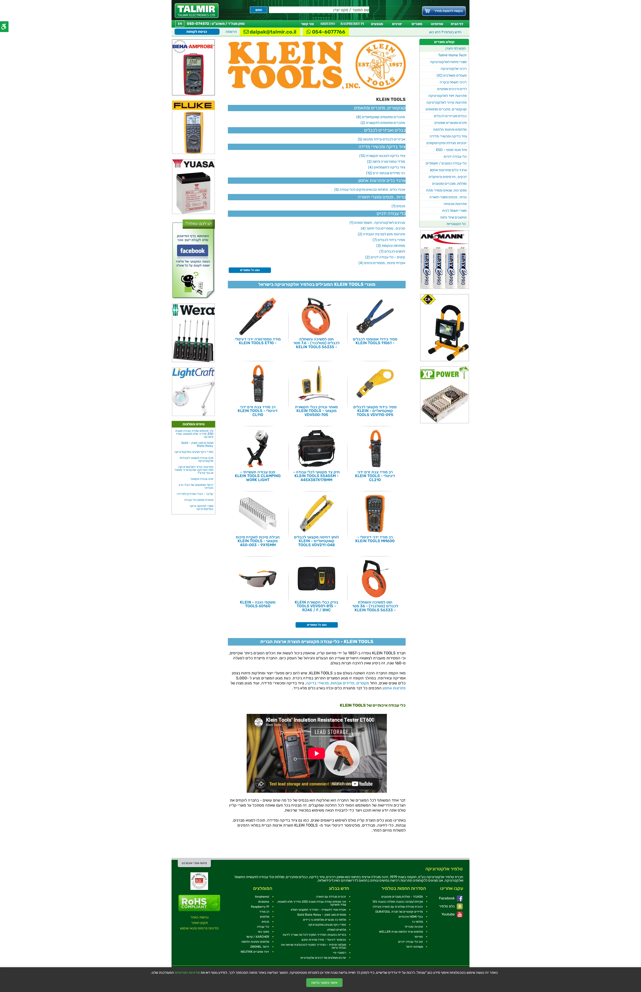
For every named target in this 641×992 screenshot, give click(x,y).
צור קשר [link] (307, 24)
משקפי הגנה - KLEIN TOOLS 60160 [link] (257, 604)
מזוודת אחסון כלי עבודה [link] (198, 500)
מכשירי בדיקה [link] (317, 683)
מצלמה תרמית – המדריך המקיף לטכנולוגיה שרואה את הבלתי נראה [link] (313, 946)
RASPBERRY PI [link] (352, 24)
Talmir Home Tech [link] (452, 55)
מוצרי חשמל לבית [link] (454, 211)
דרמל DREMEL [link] (259, 946)
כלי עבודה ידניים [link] (455, 156)
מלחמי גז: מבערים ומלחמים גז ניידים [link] (324, 919)
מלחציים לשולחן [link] (336, 929)
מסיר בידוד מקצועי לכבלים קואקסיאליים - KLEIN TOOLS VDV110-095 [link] (375, 411)
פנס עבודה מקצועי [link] (202, 479)
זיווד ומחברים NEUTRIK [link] (255, 951)
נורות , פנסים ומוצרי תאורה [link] (448, 197)
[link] (196, 11)
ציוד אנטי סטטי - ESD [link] (451, 150)
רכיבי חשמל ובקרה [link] (453, 82)
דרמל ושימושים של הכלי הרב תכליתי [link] (195, 486)
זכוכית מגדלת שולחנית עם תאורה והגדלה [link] (398, 906)
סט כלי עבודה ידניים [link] (410, 941)
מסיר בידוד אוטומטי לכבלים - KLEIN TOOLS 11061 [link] (375, 341)
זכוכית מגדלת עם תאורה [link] (331, 896)
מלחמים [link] (264, 916)
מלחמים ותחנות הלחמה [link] (450, 129)
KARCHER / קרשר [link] (257, 936)
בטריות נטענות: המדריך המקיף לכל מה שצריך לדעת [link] (314, 934)
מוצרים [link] (417, 24)
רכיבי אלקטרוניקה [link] (454, 69)
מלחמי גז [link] (417, 921)
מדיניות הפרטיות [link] (187, 972)
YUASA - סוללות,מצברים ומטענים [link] (402, 896)
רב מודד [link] (264, 911)
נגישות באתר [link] (199, 917)
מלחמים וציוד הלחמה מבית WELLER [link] (401, 931)
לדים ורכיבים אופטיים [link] (452, 89)
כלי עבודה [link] (263, 926)
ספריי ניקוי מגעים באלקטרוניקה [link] (194, 452)
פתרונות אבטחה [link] (455, 204)
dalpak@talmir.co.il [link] (272, 32)
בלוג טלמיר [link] (447, 906)
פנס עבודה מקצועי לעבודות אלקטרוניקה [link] (196, 459)
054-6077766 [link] (328, 32)
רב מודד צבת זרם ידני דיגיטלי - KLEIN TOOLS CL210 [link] (375, 476)
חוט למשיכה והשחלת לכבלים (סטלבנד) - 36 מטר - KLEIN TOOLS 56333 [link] (375, 606)
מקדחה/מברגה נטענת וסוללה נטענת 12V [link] (397, 901)
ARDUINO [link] (327, 24)
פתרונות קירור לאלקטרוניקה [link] (446, 102)
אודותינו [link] (437, 24)
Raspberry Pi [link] (260, 906)
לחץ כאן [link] (445, 32)
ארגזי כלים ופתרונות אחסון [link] (448, 170)
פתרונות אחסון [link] (394, 688)
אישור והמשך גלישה (324, 982)
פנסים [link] (265, 921)
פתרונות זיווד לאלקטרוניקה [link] (447, 96)
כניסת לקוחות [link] (196, 32)
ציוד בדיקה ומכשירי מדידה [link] (448, 136)
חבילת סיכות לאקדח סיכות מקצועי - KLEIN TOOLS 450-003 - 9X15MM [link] (258, 541)
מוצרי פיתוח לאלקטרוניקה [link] (448, 62)
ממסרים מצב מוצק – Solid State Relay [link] (197, 444)
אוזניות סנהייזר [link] (413, 926)
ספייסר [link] (418, 936)
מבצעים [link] (377, 24)
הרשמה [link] (231, 32)
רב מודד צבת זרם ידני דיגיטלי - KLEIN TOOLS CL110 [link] (258, 411)
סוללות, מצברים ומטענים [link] (449, 183)
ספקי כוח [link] (263, 931)
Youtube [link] (448, 914)
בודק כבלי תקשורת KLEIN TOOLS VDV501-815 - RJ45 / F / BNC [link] (316, 606)
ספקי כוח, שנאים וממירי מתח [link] (446, 190)
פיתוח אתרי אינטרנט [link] (194, 863)
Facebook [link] (447, 898)
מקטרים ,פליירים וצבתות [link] (350, 683)
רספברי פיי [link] (339, 952)
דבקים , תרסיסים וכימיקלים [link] (448, 177)
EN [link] (180, 24)
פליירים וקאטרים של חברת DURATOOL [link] (399, 911)
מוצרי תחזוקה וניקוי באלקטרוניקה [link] (201, 507)
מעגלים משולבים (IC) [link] (452, 75)
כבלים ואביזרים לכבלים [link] (450, 116)
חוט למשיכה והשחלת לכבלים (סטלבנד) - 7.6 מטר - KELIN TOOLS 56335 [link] (316, 343)
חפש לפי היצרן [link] (455, 48)
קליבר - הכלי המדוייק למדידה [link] (195, 494)
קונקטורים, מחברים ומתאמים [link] (446, 109)
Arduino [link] (263, 901)
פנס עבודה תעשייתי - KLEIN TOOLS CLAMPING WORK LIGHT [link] (258, 476)
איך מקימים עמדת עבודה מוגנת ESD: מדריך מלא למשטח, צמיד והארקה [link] (194, 434)
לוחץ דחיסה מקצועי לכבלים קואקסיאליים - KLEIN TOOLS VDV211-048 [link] (316, 541)
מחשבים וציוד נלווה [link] (453, 217)
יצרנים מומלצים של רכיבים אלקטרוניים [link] (323, 957)
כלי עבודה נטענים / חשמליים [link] (446, 163)
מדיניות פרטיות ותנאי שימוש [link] (199, 928)
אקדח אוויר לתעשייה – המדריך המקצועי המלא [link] (318, 909)
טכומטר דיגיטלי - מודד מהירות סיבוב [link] (323, 939)
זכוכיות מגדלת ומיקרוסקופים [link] (446, 143)
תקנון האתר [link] (199, 923)
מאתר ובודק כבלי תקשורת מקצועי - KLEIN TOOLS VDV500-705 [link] (316, 411)
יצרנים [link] (397, 24)
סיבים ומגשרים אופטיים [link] (450, 123)
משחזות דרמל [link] (414, 946)
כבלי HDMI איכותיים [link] (411, 916)
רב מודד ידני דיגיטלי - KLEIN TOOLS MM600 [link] (375, 539)
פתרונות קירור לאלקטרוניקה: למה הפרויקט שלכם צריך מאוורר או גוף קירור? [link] (193, 470)
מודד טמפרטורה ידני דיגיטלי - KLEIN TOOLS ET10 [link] (258, 341)
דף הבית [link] (457, 24)
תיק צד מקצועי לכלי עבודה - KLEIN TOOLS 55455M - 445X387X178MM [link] (316, 476)
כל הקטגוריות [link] (456, 224)
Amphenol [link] (262, 896)
